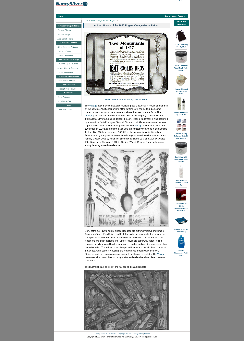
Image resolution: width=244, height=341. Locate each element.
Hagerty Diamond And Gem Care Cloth (181, 91)
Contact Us (112, 334)
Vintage (93, 106)
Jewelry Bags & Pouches (67, 64)
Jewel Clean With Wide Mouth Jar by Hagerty (181, 68)
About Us (104, 334)
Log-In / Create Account (175, 16)
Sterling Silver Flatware (66, 89)
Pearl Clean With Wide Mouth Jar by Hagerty (181, 159)
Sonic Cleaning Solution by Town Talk (181, 183)
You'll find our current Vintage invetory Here (126, 99)
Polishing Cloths (64, 51)
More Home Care (64, 101)
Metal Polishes (63, 97)
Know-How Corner (64, 109)
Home (60, 16)
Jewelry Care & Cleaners (67, 68)
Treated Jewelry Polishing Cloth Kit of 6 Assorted (181, 136)
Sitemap (147, 334)
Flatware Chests (64, 30)
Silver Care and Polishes (67, 47)
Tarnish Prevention (65, 56)
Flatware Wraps (63, 34)
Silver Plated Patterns (66, 81)
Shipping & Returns (124, 334)
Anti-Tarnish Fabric (65, 39)
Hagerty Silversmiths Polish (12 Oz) (181, 253)
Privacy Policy (138, 334)
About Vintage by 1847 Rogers (103, 20)
